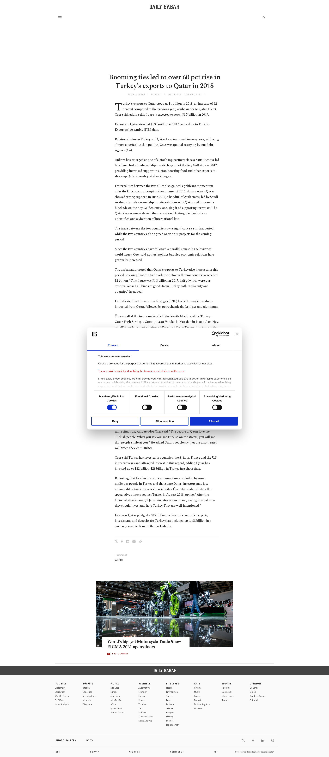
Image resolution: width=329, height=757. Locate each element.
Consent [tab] (113, 345)
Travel (169, 696)
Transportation (145, 716)
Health (169, 687)
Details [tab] (164, 345)
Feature (170, 720)
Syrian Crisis (116, 708)
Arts (197, 683)
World (115, 683)
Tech (140, 708)
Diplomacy (60, 687)
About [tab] (216, 345)
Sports (227, 683)
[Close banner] (236, 334)
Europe (114, 691)
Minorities (87, 700)
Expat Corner (172, 724)
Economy (142, 691)
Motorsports (228, 696)
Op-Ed (253, 691)
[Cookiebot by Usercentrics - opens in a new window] (214, 334)
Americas (115, 696)
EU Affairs (59, 700)
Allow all (214, 421)
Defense (142, 712)
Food (168, 700)
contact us (177, 752)
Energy (141, 696)
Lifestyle (172, 683)
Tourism (142, 704)
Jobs (57, 752)
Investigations (89, 696)
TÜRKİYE (88, 683)
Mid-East (115, 687)
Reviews (198, 708)
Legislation (60, 691)
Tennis (225, 700)
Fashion (170, 704)
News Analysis (62, 704)
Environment (172, 691)
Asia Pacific (116, 700)
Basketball (227, 691)
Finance (142, 700)
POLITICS (60, 683)
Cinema (198, 687)
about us (134, 752)
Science (169, 708)
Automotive (144, 687)
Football (226, 687)
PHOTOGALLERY (120, 654)
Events (197, 696)
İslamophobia (117, 712)
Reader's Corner (258, 696)
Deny (115, 421)
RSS (216, 752)
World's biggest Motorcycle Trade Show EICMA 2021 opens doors (144, 644)
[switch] (147, 407)
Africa (113, 704)
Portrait (198, 700)
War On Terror (62, 696)
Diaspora (87, 704)
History (169, 716)
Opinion (255, 683)
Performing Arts (202, 704)
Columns (254, 687)
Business (144, 683)
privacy (94, 752)
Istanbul (86, 687)
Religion (170, 712)
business (119, 560)
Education (87, 691)
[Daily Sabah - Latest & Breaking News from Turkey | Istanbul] (164, 6)
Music (197, 691)
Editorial (254, 700)
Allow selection (164, 421)
